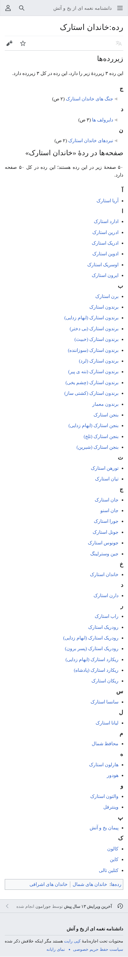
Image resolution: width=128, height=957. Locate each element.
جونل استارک (105, 532)
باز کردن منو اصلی (118, 11)
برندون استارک (103, 307)
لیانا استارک (107, 722)
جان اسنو (109, 510)
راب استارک (106, 616)
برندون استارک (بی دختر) (94, 328)
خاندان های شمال (90, 884)
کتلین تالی (108, 870)
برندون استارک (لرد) (98, 360)
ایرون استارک (105, 275)
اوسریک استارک (102, 264)
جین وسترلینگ (104, 553)
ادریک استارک (105, 243)
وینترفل (110, 806)
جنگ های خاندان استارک (89, 98)
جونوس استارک (103, 542)
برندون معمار (105, 404)
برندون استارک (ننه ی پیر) (93, 371)
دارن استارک (105, 595)
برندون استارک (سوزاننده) (93, 350)
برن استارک (106, 296)
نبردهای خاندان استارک (90, 140)
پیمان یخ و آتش (104, 827)
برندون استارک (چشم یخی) (91, 382)
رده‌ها (116, 884)
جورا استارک (106, 521)
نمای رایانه (55, 949)
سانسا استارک (104, 701)
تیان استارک (106, 478)
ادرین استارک (105, 232)
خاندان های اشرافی (48, 884)
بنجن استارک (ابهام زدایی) (93, 425)
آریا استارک (107, 200)
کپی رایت (72, 940)
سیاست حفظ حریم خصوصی (98, 949)
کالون (112, 848)
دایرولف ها (102, 119)
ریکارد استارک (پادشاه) (96, 670)
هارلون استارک (103, 764)
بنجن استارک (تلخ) (101, 436)
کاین (114, 859)
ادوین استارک (105, 253)
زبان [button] (117, 46)
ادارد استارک (106, 221)
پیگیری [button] (21, 46)
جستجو (20, 11)
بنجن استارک (105, 414)
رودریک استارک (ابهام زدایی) (90, 637)
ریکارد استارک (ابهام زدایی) (91, 659)
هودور (112, 775)
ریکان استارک (104, 680)
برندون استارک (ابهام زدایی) (91, 317)
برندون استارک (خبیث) (96, 339)
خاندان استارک (104, 574)
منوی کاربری (6, 11)
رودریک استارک (103, 627)
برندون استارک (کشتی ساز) (91, 393)
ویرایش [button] (7, 46)
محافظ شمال (105, 743)
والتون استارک (104, 796)
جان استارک (106, 499)
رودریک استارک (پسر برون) (91, 648)
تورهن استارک (104, 468)
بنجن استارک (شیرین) (97, 447)
